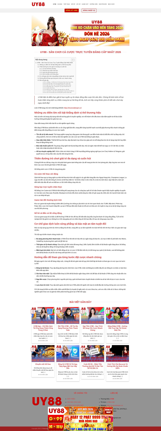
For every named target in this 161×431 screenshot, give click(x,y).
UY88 (54, 4)
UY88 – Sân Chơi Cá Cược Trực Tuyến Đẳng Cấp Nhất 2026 (55, 62)
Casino (59, 4)
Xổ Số (78, 4)
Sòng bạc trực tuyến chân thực (50, 70)
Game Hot (85, 4)
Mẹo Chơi (111, 4)
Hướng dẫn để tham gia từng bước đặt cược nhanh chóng (56, 78)
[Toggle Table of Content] (72, 59)
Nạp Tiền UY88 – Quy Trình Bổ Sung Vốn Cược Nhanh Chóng (59, 85)
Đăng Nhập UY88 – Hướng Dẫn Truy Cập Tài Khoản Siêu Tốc (59, 86)
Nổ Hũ (73, 4)
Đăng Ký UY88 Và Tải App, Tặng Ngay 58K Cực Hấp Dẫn (58, 89)
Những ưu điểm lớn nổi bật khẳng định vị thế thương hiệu (55, 64)
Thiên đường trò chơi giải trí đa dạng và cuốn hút (53, 66)
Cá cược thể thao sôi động (49, 68)
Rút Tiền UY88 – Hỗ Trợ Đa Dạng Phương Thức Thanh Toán (58, 83)
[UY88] (80, 411)
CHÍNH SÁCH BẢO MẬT (75, 405)
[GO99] (80, 419)
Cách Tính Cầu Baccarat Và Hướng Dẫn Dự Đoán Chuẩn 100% (59, 92)
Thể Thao (67, 4)
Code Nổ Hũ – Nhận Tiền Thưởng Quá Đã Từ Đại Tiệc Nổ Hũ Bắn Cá (60, 90)
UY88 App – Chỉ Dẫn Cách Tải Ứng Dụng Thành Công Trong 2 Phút (60, 82)
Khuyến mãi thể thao (51, 88)
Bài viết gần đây (44, 80)
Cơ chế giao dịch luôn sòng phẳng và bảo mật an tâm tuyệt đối (57, 76)
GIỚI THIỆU (71, 399)
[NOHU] (80, 427)
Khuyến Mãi (103, 4)
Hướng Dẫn (93, 4)
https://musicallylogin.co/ (115, 405)
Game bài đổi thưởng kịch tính (50, 72)
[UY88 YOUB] (41, 4)
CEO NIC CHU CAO (74, 402)
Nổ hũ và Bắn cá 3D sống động (50, 74)
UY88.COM (111, 402)
